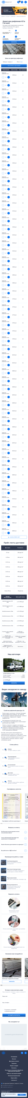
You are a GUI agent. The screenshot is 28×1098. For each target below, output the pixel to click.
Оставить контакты (14, 1015)
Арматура (13, 16)
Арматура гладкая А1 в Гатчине (10, 978)
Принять (22, 1094)
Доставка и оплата (14, 1061)
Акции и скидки (14, 1065)
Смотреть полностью (8, 28)
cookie (3, 1095)
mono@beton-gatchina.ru (8, 1085)
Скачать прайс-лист (15, 537)
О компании (14, 1056)
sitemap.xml (14, 1080)
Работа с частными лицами (14, 1073)
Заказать (14, 42)
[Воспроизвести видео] (14, 699)
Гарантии (14, 1063)
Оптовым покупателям (14, 1075)
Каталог (8, 16)
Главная (3, 16)
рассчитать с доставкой (14, 65)
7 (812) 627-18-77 (8, 2)
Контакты (14, 1068)
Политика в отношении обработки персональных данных (14, 1071)
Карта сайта (14, 1078)
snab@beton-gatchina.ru (8, 1087)
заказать (12, 981)
